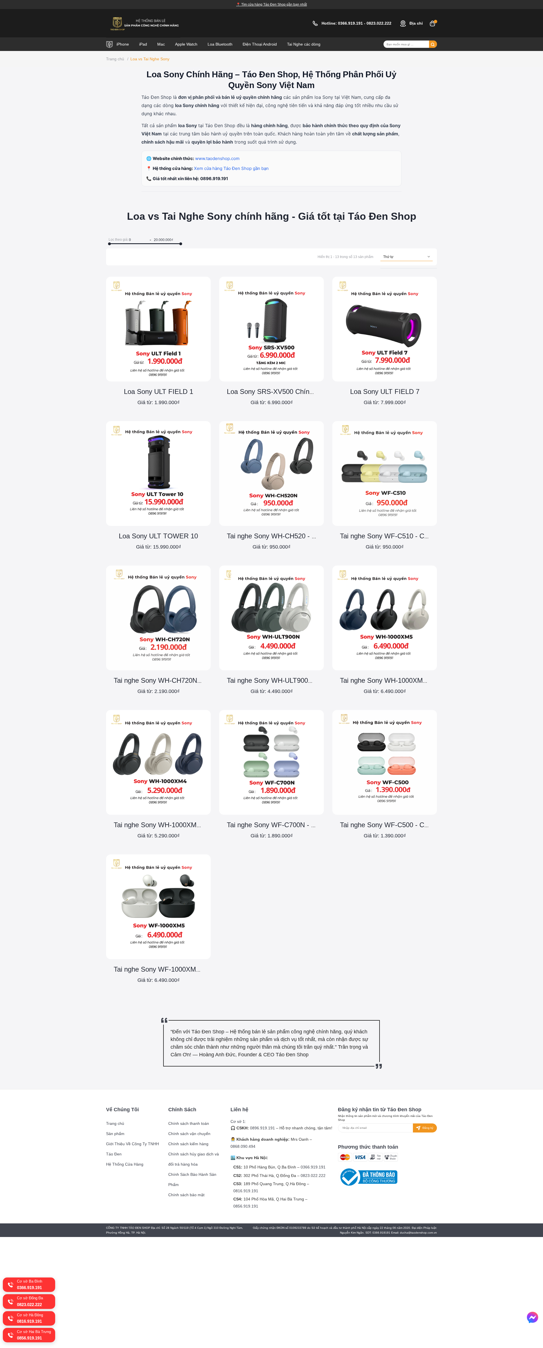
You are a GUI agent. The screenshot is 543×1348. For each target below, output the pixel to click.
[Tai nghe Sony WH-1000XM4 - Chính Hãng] (158, 762)
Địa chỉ (415, 23)
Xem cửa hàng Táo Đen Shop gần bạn (231, 168)
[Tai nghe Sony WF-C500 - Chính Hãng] (384, 762)
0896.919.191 (214, 178)
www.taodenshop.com (217, 158)
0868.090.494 (242, 1146)
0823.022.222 (380, 23)
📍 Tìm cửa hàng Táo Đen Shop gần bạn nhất (271, 5)
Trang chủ (115, 1123)
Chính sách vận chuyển (189, 1133)
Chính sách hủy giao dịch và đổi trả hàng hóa (193, 1159)
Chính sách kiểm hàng (188, 1144)
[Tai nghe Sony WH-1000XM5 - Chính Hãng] (384, 618)
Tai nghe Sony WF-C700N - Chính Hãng (287, 825)
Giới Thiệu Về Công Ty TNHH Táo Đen (132, 1149)
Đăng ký (427, 1127)
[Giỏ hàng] (432, 23)
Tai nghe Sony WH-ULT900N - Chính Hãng (291, 680)
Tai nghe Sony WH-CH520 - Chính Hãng (287, 536)
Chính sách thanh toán (188, 1123)
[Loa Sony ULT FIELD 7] (384, 329)
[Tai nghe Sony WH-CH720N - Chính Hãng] (158, 618)
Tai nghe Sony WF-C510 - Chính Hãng (397, 536)
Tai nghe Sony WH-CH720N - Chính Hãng (176, 680)
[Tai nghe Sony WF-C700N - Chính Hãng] (271, 762)
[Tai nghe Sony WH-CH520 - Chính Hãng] (271, 473)
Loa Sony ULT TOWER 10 (158, 536)
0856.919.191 (245, 1206)
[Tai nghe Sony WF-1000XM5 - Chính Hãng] (158, 906)
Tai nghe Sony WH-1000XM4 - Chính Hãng (178, 825)
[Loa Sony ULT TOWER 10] (158, 473)
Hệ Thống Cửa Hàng (124, 1164)
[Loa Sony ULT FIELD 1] (158, 329)
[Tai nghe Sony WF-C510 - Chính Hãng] (384, 473)
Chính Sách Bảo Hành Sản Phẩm (192, 1179)
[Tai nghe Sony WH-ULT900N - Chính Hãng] (271, 618)
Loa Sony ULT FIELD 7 (384, 391)
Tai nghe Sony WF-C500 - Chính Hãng (397, 825)
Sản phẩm (115, 1133)
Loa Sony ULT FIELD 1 (158, 391)
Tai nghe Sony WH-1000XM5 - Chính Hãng (404, 680)
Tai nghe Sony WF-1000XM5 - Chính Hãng (178, 969)
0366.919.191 (351, 23)
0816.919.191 (245, 1191)
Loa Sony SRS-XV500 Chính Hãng (279, 391)
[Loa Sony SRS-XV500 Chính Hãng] (271, 329)
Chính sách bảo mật (186, 1195)
